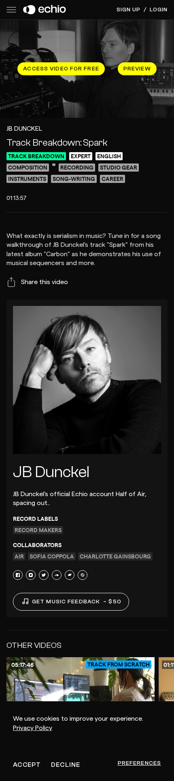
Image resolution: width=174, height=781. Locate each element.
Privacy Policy (32, 728)
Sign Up (129, 10)
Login (159, 10)
